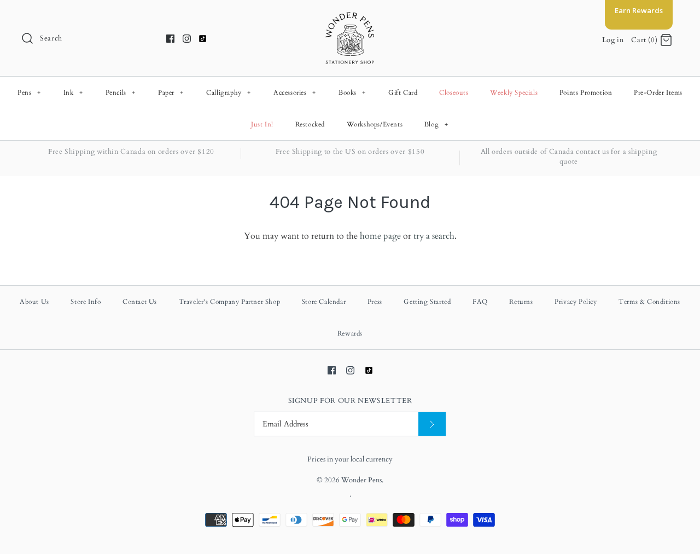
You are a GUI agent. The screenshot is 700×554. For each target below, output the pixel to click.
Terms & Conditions (649, 301)
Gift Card (402, 92)
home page (380, 236)
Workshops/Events (375, 124)
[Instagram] (187, 38)
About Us (34, 301)
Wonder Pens (361, 480)
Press (375, 301)
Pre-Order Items (658, 92)
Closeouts (453, 92)
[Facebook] (170, 38)
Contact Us (139, 301)
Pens (29, 92)
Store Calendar (324, 301)
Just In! (262, 124)
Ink (73, 92)
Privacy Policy (576, 301)
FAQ (480, 301)
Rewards (350, 333)
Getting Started (427, 301)
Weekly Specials (514, 92)
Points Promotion (585, 92)
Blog (436, 124)
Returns (521, 301)
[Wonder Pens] (350, 17)
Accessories (294, 92)
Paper (171, 92)
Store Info (86, 301)
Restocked (310, 124)
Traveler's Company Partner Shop (230, 301)
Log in (613, 40)
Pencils (121, 92)
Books (352, 92)
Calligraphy (228, 92)
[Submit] (432, 424)
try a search (433, 236)
